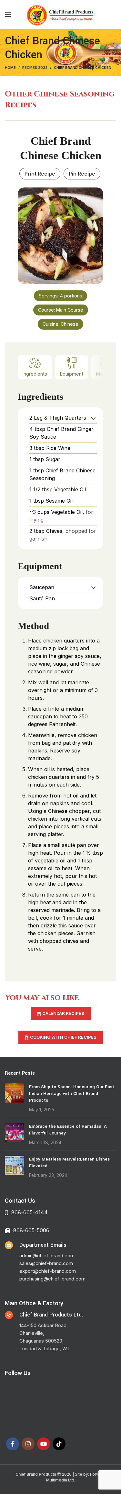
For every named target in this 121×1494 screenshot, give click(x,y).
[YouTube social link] (43, 1443)
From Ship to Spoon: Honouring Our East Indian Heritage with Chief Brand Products (71, 1093)
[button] (93, 417)
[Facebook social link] (12, 1443)
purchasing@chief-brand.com (52, 1279)
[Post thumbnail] (14, 1098)
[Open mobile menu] (8, 14)
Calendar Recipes (63, 1013)
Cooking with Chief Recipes (63, 1037)
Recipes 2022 (34, 67)
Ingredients (35, 374)
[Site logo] (60, 14)
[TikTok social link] (59, 1443)
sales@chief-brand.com (46, 1263)
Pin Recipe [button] (82, 173)
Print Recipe (40, 173)
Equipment (71, 374)
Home (10, 67)
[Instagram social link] (28, 1443)
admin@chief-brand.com (47, 1256)
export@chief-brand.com (47, 1271)
